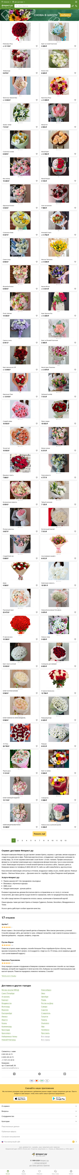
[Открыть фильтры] (76, 6)
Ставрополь (45, 1013)
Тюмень (44, 1020)
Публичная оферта (9, 1131)
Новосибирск (46, 990)
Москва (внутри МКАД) (10, 990)
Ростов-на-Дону (47, 1003)
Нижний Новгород (9, 1040)
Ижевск (4, 1016)
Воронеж (5, 1010)
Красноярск (6, 1033)
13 (65, 840)
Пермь (43, 1000)
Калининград (7, 1026)
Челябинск (45, 1030)
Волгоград (6, 1006)
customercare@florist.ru (10, 1068)
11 (57, 840)
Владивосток (7, 1003)
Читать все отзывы (9, 976)
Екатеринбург (7, 1013)
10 (52, 840)
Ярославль (45, 1033)
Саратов (44, 1010)
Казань (4, 1023)
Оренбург (44, 996)
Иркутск (5, 1020)
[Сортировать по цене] (72, 6)
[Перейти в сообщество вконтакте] (14, 1074)
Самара (44, 1006)
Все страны (45, 1040)
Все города (45, 1036)
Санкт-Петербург (8, 993)
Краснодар (6, 1030)
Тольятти (44, 1016)
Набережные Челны (9, 1036)
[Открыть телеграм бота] (39, 1074)
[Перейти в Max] (65, 1074)
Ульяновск (45, 1023)
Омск (43, 993)
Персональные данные (10, 1126)
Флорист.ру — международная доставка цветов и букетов (39, 1163)
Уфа (42, 1026)
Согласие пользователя (11, 1136)
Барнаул (5, 1000)
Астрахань (6, 996)
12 (61, 840)
